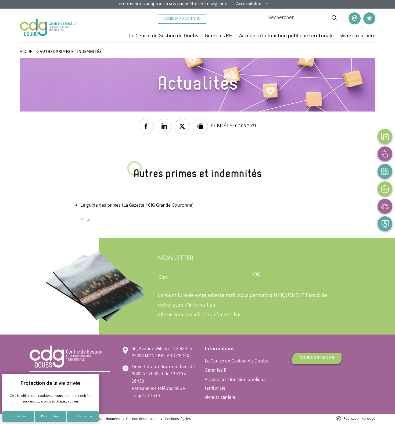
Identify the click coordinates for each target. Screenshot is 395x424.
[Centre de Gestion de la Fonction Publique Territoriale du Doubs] (49, 27)
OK (256, 275)
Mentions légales (177, 419)
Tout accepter (82, 416)
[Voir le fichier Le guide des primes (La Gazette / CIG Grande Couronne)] (82, 220)
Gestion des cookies (142, 419)
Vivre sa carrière (357, 36)
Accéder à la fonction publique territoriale (286, 36)
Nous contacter (317, 358)
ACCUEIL (27, 52)
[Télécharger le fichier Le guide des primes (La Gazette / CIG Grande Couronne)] (88, 220)
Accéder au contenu (182, 19)
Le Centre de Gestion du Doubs (163, 36)
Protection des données (101, 419)
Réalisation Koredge (359, 419)
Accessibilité (248, 4)
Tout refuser (18, 416)
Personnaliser (50, 416)
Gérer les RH (218, 36)
